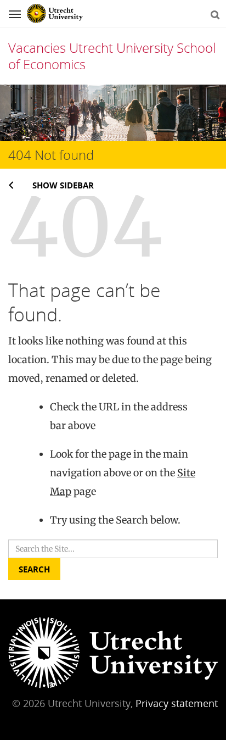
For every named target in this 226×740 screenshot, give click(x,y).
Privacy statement (176, 703)
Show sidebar (63, 185)
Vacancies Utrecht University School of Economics (112, 55)
